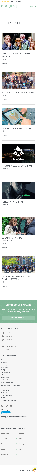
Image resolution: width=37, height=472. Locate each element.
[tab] (9, 433)
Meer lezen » (5, 63)
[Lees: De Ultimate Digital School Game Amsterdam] (18, 264)
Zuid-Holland (5, 439)
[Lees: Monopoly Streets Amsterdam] (18, 80)
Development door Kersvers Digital (28, 470)
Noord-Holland (5, 433)
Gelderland (22, 439)
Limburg (21, 444)
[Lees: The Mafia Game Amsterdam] (18, 153)
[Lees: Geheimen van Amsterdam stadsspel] (18, 42)
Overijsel (21, 433)
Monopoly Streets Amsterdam (18, 92)
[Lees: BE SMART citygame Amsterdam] (18, 226)
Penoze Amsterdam (12, 202)
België (21, 449)
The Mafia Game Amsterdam (17, 166)
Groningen (4, 454)
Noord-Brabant (5, 444)
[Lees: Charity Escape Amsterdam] (18, 116)
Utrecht (3, 449)
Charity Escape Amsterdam (17, 128)
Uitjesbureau (23, 467)
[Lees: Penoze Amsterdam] (18, 190)
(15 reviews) (11, 1)
